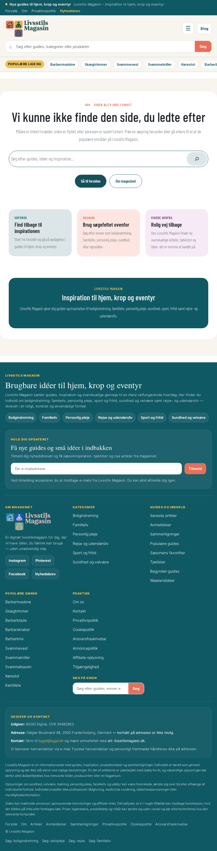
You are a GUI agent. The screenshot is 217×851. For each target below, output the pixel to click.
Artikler (36, 824)
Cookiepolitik (83, 629)
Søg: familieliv (100, 841)
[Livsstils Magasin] (36, 521)
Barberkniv (14, 638)
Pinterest (43, 560)
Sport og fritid (152, 417)
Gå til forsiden (91, 181)
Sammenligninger (164, 534)
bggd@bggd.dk (51, 741)
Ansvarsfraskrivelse (89, 638)
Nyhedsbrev (70, 11)
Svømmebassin (18, 666)
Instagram (17, 560)
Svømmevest (127, 64)
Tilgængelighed (86, 666)
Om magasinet (126, 181)
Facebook (17, 574)
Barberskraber (17, 629)
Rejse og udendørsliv (115, 417)
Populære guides (164, 543)
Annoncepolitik (85, 648)
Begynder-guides (164, 571)
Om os (78, 602)
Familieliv (49, 417)
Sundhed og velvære (189, 417)
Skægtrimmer (96, 64)
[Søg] (197, 159)
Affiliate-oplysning (88, 657)
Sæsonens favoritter (167, 552)
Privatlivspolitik (43, 11)
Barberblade (16, 620)
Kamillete (13, 685)
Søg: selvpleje (53, 841)
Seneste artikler (163, 515)
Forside (11, 11)
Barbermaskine (62, 64)
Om (24, 11)
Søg (203, 46)
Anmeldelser (160, 524)
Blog (204, 28)
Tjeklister (157, 562)
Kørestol (188, 64)
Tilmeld (195, 469)
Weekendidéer (162, 580)
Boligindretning (21, 417)
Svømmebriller (160, 64)
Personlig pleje (78, 417)
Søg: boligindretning (21, 841)
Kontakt (79, 611)
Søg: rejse (77, 841)
